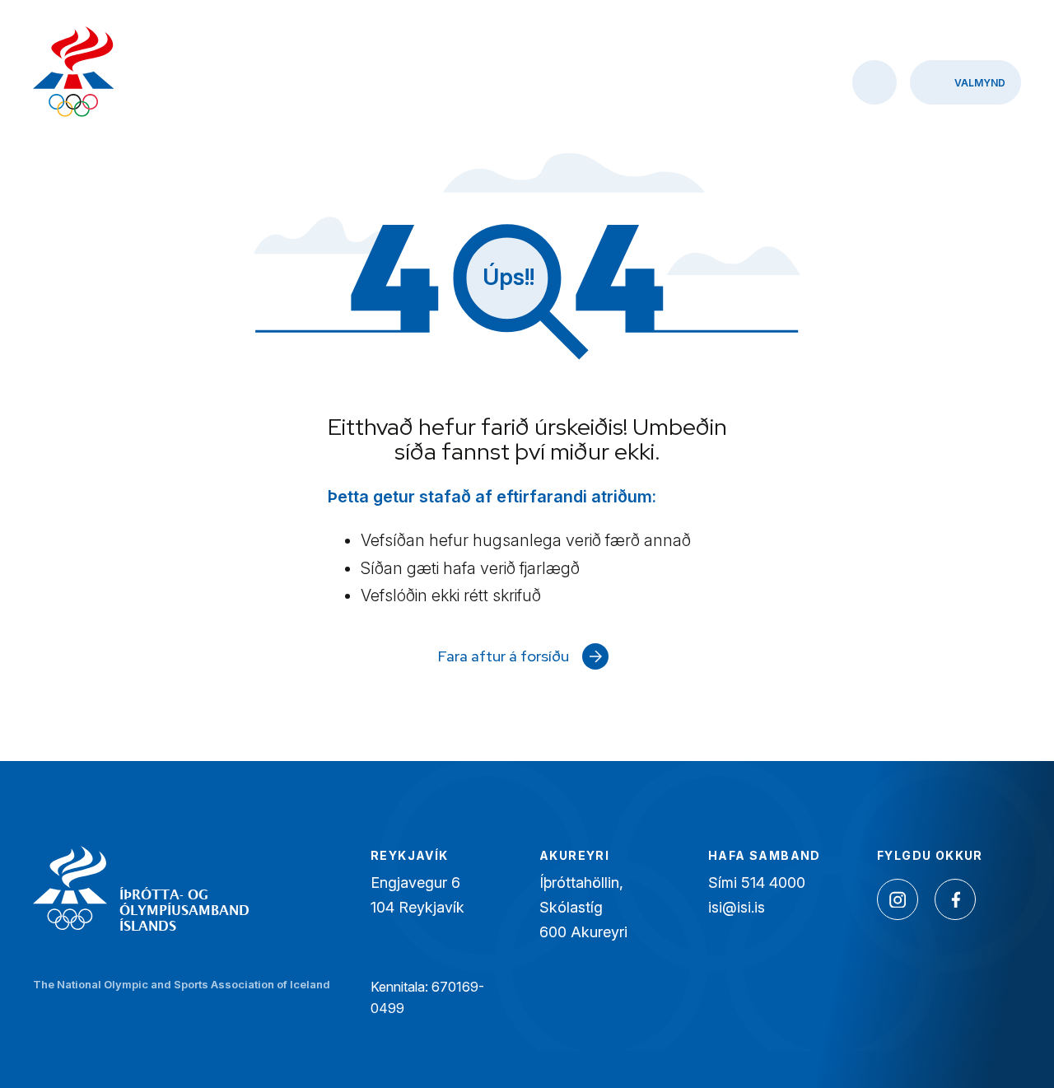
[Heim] (73, 73)
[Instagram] (897, 899)
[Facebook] (955, 899)
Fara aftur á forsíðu (503, 656)
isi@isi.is (736, 907)
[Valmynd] (965, 82)
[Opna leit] (874, 82)
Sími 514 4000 (756, 882)
